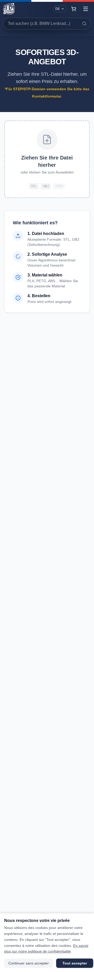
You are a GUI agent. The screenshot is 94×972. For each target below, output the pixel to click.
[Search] (84, 23)
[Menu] (85, 9)
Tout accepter (74, 963)
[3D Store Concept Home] (9, 9)
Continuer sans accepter (28, 963)
